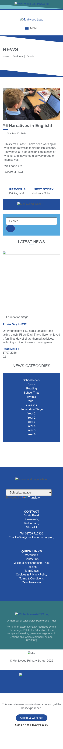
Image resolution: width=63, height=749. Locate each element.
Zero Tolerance (31, 582)
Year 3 (31, 421)
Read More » (11, 348)
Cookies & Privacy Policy (31, 574)
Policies (32, 566)
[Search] (10, 228)
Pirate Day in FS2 (15, 324)
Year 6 (31, 434)
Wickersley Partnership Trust (31, 562)
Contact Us (31, 559)
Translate (34, 497)
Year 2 (31, 417)
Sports (31, 384)
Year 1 (31, 413)
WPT (31, 401)
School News (31, 380)
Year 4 (31, 426)
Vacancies (31, 555)
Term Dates (31, 570)
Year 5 (31, 430)
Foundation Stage (31, 409)
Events (31, 396)
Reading (31, 388)
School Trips (31, 392)
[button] (34, 28)
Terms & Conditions (31, 578)
